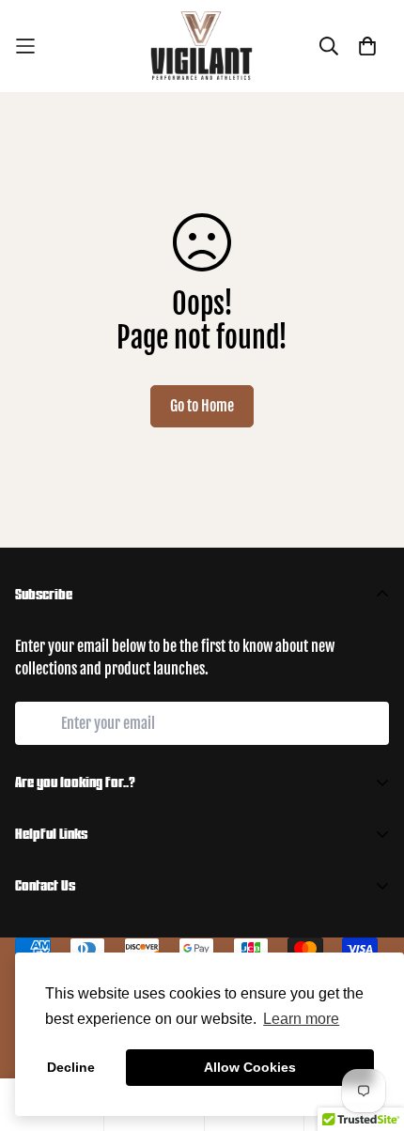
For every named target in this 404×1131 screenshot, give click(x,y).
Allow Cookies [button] (250, 1067)
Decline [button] (71, 1067)
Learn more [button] (301, 1019)
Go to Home (202, 405)
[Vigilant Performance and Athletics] (202, 46)
